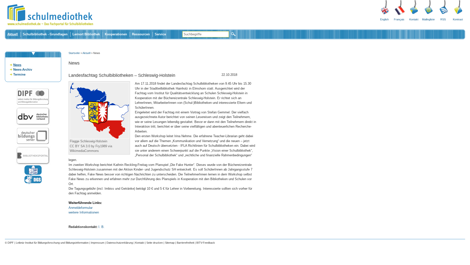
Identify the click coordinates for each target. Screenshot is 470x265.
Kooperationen (116, 34)
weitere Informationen (84, 212)
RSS (443, 19)
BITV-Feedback (205, 242)
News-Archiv (22, 69)
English (384, 19)
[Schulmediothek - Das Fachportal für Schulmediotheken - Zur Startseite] (50, 28)
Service (160, 34)
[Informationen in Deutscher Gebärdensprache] (33, 183)
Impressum (97, 242)
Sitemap (170, 242)
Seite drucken (154, 242)
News (17, 65)
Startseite (74, 53)
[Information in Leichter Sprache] (33, 173)
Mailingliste (428, 19)
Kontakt (413, 19)
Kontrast (458, 19)
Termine (19, 74)
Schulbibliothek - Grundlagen (45, 34)
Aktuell (12, 34)
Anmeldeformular (81, 208)
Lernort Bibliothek (86, 34)
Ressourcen (141, 34)
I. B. (101, 227)
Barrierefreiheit (185, 242)
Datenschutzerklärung (119, 242)
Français (399, 19)
